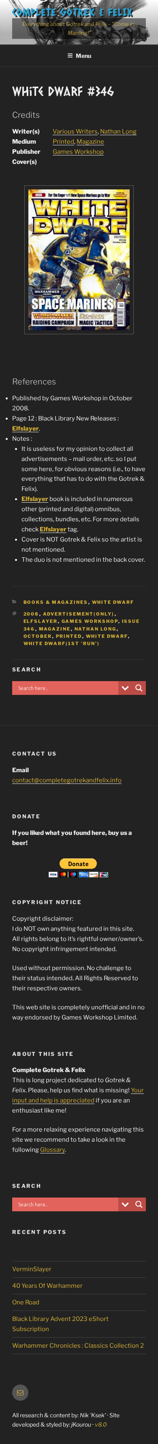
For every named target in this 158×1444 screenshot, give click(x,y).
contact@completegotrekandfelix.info (67, 780)
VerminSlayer (31, 1269)
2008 (31, 614)
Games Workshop (78, 151)
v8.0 (101, 1424)
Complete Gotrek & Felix (72, 12)
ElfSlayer (40, 621)
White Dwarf (113, 602)
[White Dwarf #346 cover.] (79, 332)
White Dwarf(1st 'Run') (61, 643)
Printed (63, 141)
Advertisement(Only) (79, 614)
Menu (83, 55)
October (37, 636)
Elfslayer (25, 428)
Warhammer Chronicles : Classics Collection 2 (78, 1345)
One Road (25, 1302)
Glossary (52, 1149)
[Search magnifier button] (139, 688)
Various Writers (75, 131)
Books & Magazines (55, 602)
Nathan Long (118, 131)
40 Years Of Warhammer (47, 1285)
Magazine (90, 141)
